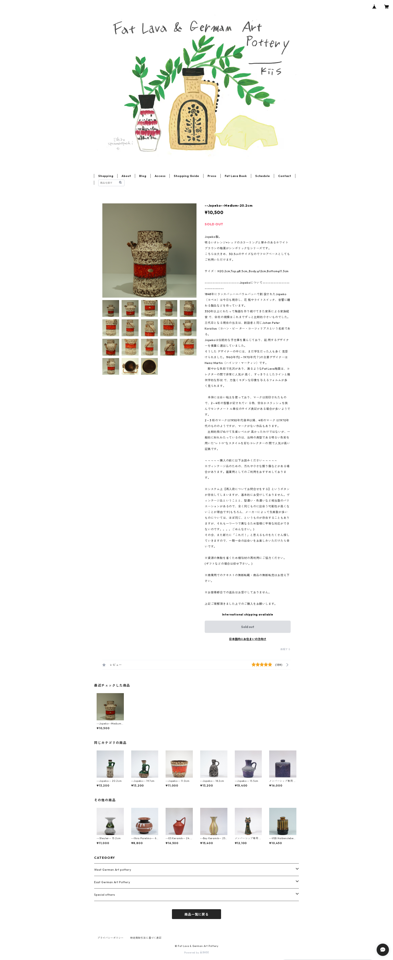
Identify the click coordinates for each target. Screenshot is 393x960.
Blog (142, 176)
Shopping (105, 176)
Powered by (192, 952)
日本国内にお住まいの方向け (247, 639)
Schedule (262, 176)
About (126, 176)
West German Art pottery (112, 870)
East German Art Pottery (112, 882)
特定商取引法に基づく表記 (146, 937)
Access (160, 176)
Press (212, 176)
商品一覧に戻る (196, 914)
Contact (284, 176)
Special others (104, 895)
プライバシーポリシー (110, 937)
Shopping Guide (186, 176)
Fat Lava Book (236, 176)
